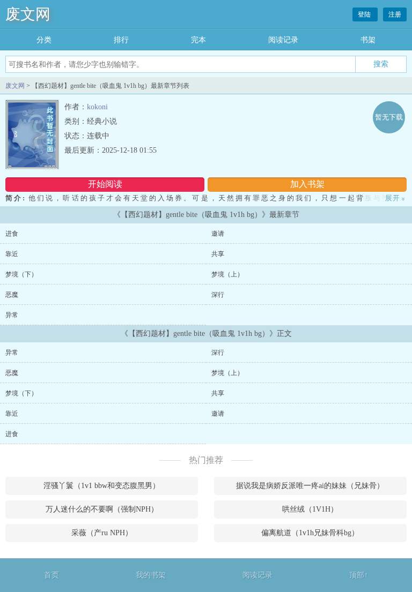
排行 (121, 40)
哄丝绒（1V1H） (310, 509)
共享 (217, 254)
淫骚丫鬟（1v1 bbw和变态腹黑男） (101, 486)
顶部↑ (358, 575)
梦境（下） (21, 274)
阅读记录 (283, 40)
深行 (217, 294)
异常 (11, 315)
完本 (198, 40)
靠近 (11, 254)
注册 (394, 14)
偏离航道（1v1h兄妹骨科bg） (310, 533)
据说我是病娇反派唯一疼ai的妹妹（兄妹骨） (310, 486)
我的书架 (151, 575)
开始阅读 (105, 184)
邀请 (217, 233)
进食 (11, 233)
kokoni (97, 107)
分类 (44, 40)
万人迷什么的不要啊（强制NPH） (102, 509)
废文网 (27, 14)
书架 (368, 40)
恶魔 (11, 294)
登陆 (365, 14)
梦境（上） (227, 274)
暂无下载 (389, 117)
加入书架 (307, 184)
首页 (51, 575)
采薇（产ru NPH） (102, 533)
